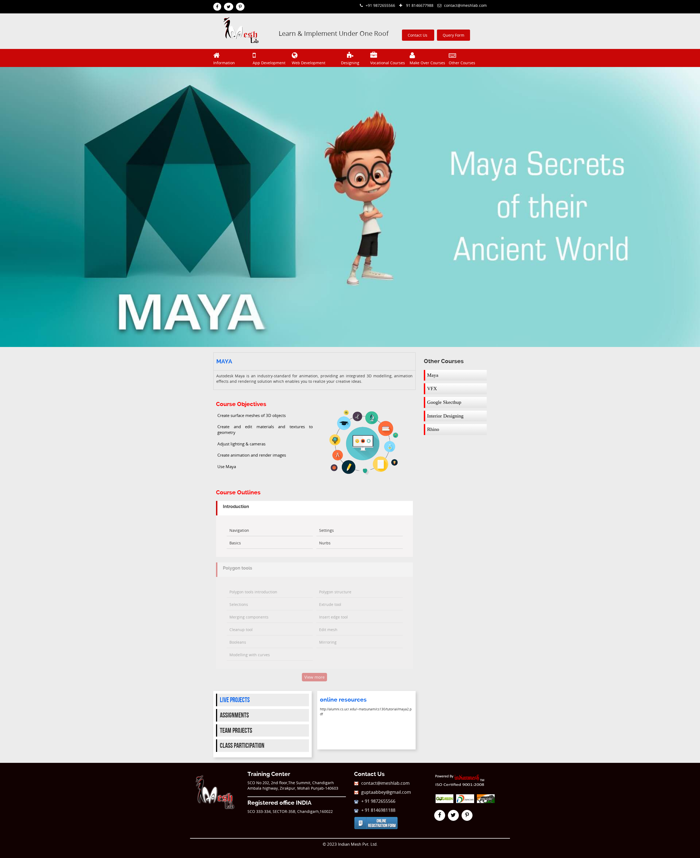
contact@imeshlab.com (465, 5)
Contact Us (418, 35)
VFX (432, 388)
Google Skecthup (444, 402)
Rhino (433, 429)
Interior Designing (445, 416)
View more (314, 677)
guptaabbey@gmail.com (386, 792)
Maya (432, 375)
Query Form (453, 35)
